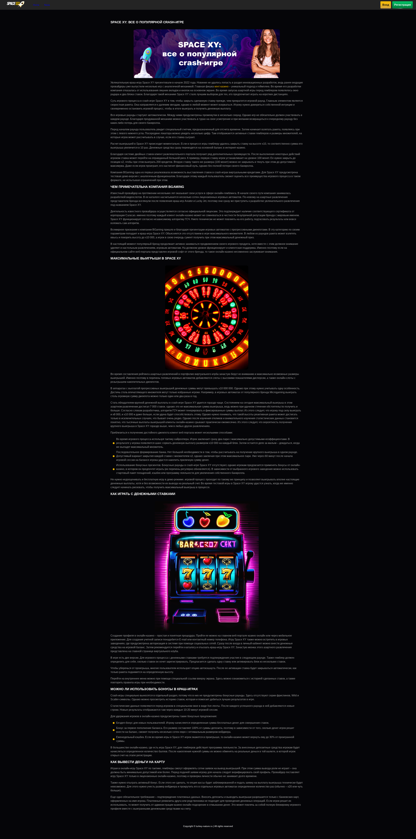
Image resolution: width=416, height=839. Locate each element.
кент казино (221, 86)
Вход (385, 4)
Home (36, 5)
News (47, 5)
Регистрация (402, 4)
